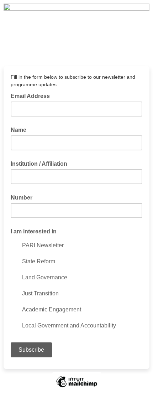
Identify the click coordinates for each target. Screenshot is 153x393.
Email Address (32, 95)
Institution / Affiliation (39, 164)
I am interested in (34, 231)
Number (21, 198)
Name (18, 130)
